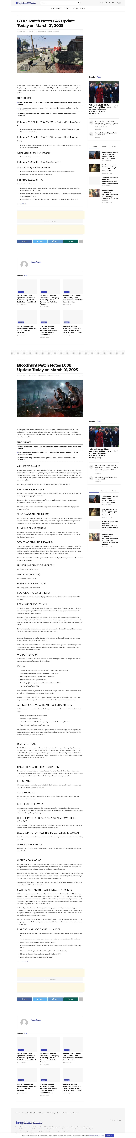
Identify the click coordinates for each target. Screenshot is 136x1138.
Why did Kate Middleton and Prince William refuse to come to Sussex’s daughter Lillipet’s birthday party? (100, 109)
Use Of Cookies (75, 1113)
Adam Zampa (22, 31)
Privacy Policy (34, 1113)
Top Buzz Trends (20, 1133)
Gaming (67, 8)
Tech (75, 8)
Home (18, 16)
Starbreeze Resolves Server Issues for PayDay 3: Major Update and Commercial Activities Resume (49, 300)
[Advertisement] (50, 79)
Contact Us (25, 1113)
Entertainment (57, 8)
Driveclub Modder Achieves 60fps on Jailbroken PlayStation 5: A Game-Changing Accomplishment (49, 330)
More (82, 8)
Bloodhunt (25, 962)
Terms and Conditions (63, 1113)
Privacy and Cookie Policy (96, 1135)
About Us (17, 1113)
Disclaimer (42, 1113)
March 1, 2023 (33, 31)
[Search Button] (79, 3)
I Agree (109, 1135)
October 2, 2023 (22, 304)
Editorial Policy (51, 1113)
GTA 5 (24, 204)
